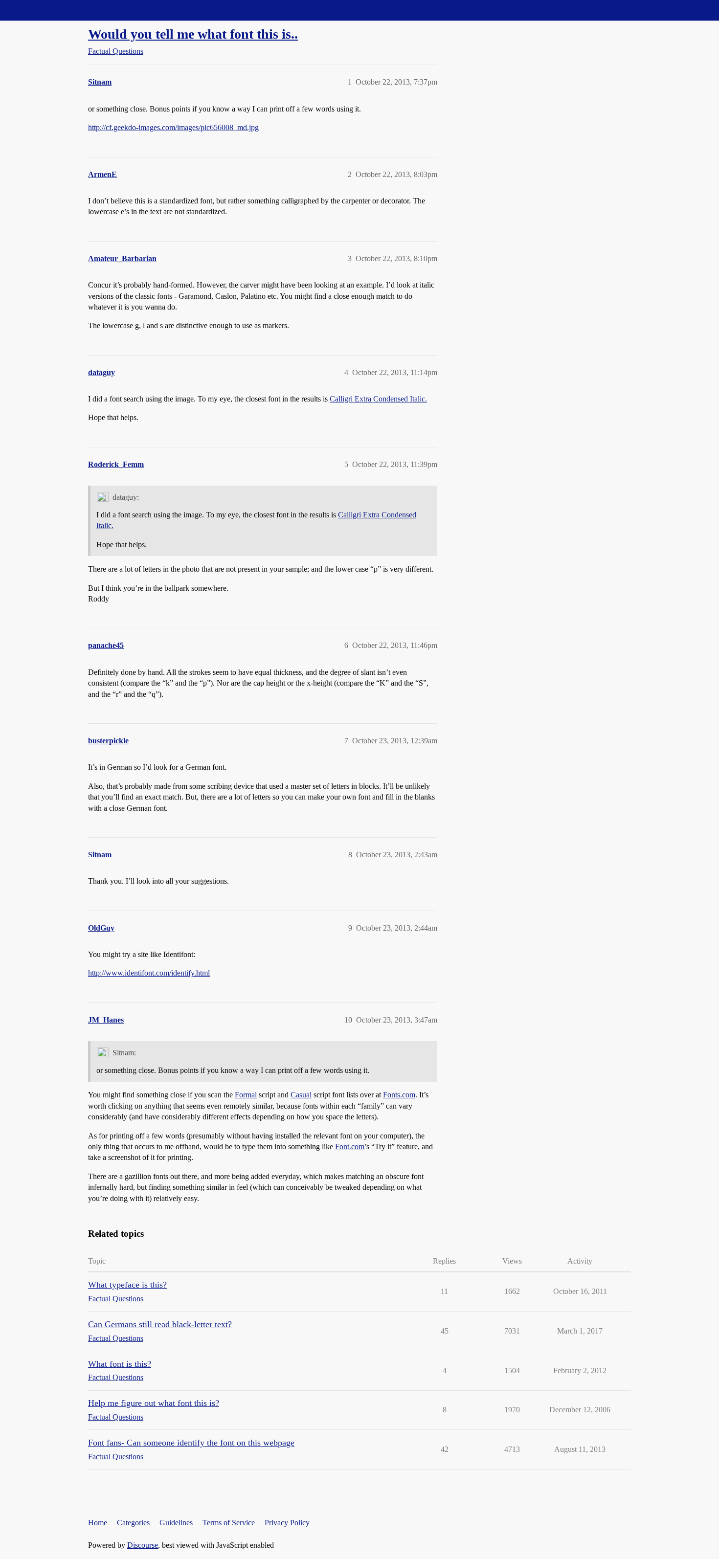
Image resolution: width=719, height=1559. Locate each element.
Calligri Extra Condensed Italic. (378, 399)
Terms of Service (228, 1522)
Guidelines (176, 1522)
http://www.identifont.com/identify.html (149, 973)
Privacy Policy (287, 1522)
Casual (301, 1095)
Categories (133, 1522)
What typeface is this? (127, 1285)
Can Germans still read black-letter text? (160, 1324)
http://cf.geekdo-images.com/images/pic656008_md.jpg (173, 127)
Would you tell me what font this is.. (193, 34)
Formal (246, 1095)
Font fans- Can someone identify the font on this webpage (191, 1443)
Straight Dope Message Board (51, 10)
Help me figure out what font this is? (153, 1403)
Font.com (349, 1146)
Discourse (142, 1545)
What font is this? (119, 1364)
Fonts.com (399, 1095)
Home (97, 1522)
